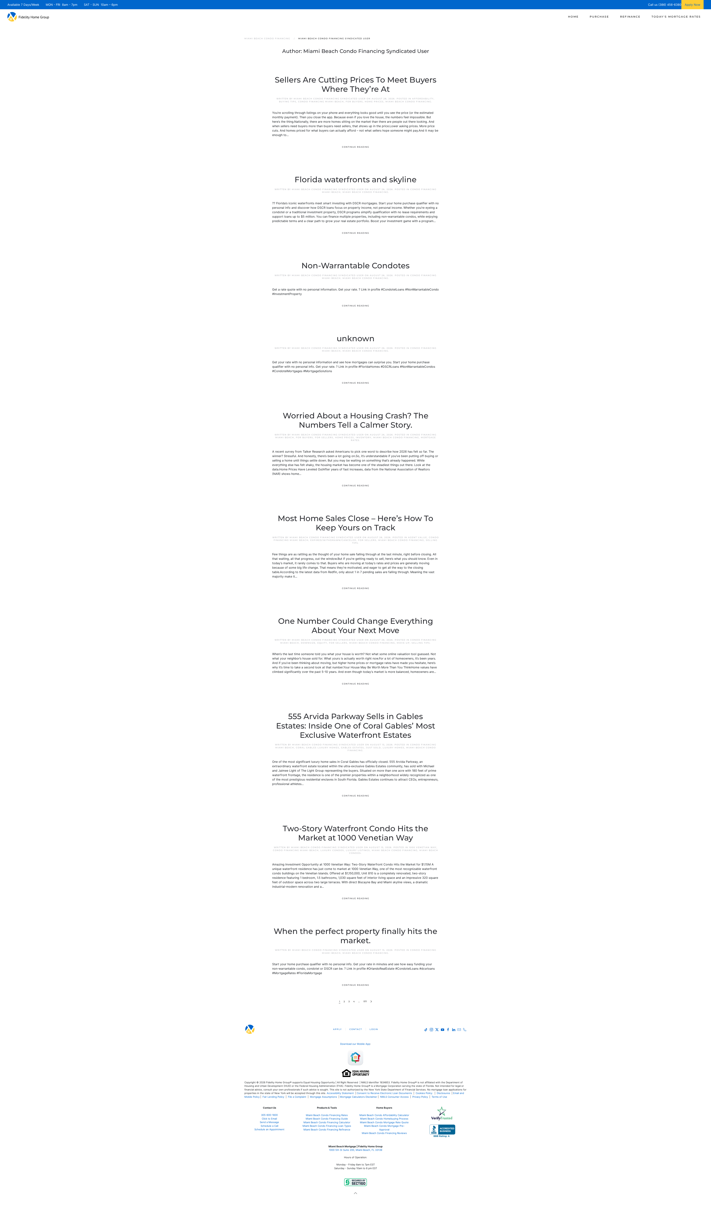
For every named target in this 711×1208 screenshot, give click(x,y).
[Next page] (371, 1001)
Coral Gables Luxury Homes (317, 747)
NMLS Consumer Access (394, 1096)
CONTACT (355, 1029)
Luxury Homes (393, 747)
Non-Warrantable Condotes (355, 265)
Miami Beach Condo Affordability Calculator (384, 1115)
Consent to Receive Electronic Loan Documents (384, 1093)
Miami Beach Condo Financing (408, 101)
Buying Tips (287, 101)
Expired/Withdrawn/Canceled (333, 540)
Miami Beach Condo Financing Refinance (326, 1129)
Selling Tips (421, 643)
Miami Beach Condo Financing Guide (327, 1118)
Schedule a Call (269, 1125)
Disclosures (443, 1093)
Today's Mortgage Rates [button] (676, 16)
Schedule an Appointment (269, 1129)
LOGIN (374, 1029)
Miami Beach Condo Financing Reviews (384, 1133)
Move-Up (403, 643)
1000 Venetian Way (422, 847)
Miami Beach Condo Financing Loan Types (327, 1125)
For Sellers (324, 437)
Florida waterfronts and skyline (356, 179)
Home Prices (374, 101)
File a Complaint (297, 1096)
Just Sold (373, 747)
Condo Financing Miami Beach (321, 101)
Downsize (308, 643)
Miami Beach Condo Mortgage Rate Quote (384, 1122)
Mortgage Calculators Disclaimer (358, 1096)
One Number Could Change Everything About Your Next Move (355, 625)
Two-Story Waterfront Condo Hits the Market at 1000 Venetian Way (355, 833)
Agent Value (417, 537)
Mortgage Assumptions (323, 1096)
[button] (355, 1193)
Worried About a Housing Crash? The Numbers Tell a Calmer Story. (355, 420)
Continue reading (355, 147)
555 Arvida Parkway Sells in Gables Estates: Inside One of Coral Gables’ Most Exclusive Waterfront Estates (355, 726)
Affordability (423, 98)
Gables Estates (352, 747)
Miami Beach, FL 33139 (355, 1149)
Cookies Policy (424, 1093)
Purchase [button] (599, 16)
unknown (356, 338)
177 (365, 1001)
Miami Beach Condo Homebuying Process (384, 1118)
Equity (322, 643)
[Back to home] (28, 16)
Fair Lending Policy (273, 1096)
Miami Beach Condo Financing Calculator (326, 1122)
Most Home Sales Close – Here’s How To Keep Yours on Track (355, 523)
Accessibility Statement (340, 1093)
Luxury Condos (332, 850)
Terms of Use (440, 1096)
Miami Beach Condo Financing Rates (327, 1115)
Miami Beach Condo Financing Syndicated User (330, 98)
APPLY (337, 1029)
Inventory (363, 437)
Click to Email (269, 1118)
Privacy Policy (420, 1096)
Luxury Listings (358, 850)
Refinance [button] (630, 16)
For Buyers (354, 101)
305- (269, 1114)
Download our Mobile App (355, 1043)
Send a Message (269, 1122)
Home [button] (573, 16)
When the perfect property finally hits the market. (355, 935)
